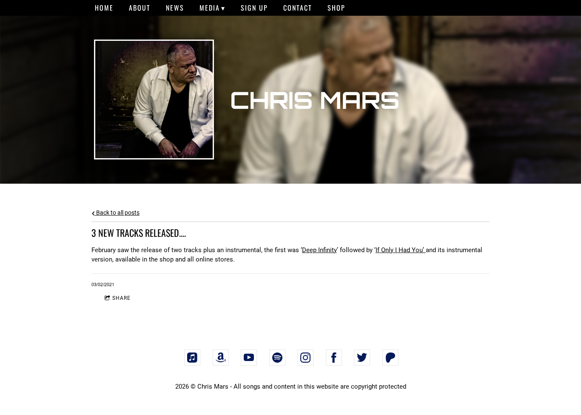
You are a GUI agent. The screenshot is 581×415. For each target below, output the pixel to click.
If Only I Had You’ (401, 250)
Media (209, 8)
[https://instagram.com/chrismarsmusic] (305, 358)
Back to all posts (117, 212)
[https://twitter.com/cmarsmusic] (362, 358)
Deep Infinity (319, 250)
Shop (336, 8)
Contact (297, 8)
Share (121, 298)
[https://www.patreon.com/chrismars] (390, 358)
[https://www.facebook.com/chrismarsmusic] (334, 358)
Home (104, 8)
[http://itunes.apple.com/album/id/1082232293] (192, 358)
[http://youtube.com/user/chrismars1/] (249, 358)
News (175, 8)
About (140, 8)
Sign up (254, 8)
